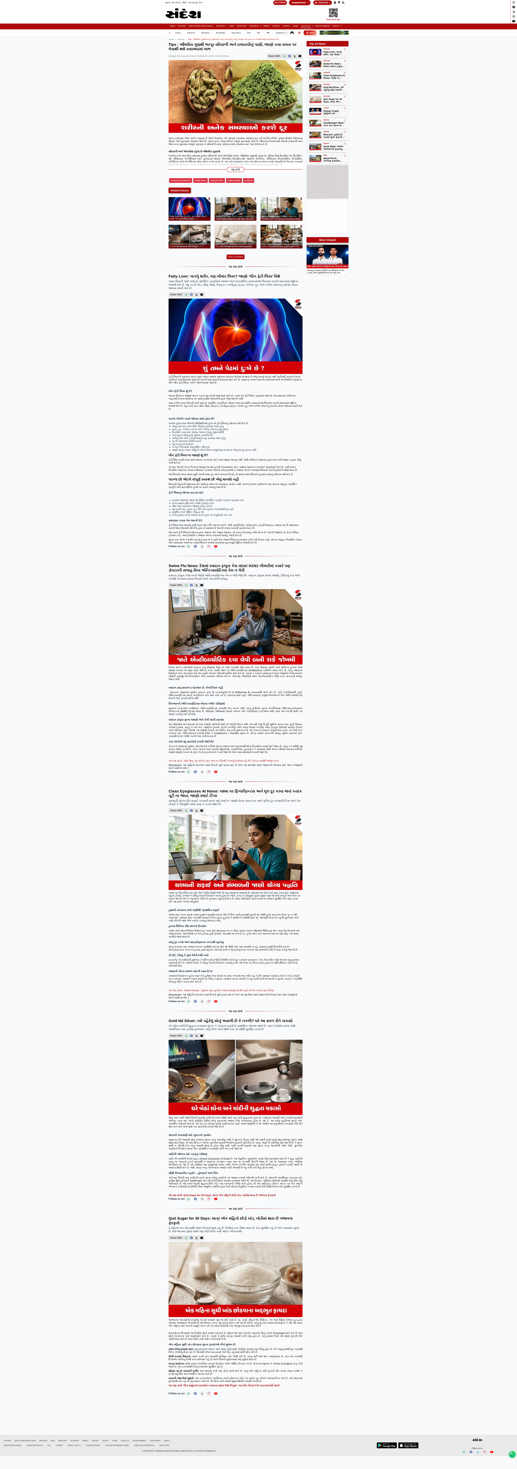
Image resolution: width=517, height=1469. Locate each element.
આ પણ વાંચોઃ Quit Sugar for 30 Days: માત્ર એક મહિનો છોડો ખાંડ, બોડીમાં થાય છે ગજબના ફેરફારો (222, 1195)
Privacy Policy (74, 1445)
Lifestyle (305, 26)
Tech (249, 33)
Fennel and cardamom (181, 180)
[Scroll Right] (286, 33)
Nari (258, 33)
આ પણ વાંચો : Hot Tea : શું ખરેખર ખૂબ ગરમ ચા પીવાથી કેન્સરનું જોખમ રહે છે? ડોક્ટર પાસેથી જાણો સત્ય (224, 760)
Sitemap (59, 1445)
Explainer (191, 33)
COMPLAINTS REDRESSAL (144, 1445)
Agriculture (236, 33)
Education (205, 33)
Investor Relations (12, 1445)
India (231, 26)
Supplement (299, 2)
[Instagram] (513, 16)
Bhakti (336, 26)
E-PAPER (281, 2)
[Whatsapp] (513, 2)
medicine (249, 180)
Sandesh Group (93, 1445)
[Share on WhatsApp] (512, 1454)
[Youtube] (513, 21)
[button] (335, 2)
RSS (49, 1445)
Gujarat (182, 26)
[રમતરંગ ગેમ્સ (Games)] (292, 33)
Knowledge (220, 33)
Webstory (242, 26)
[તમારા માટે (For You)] (299, 33)
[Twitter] (513, 12)
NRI (268, 33)
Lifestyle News (216, 180)
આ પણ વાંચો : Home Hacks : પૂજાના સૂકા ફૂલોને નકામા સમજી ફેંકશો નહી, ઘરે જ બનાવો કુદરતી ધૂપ (221, 990)
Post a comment (235, 257)
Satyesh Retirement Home (117, 1445)
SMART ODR (164, 1445)
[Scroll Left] (169, 33)
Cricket (276, 26)
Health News (200, 180)
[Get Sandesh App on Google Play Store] (387, 1445)
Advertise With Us (34, 1445)
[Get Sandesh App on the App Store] (408, 1445)
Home (172, 26)
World (266, 26)
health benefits (234, 180)
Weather (220, 26)
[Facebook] (513, 7)
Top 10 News (317, 43)
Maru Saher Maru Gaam (200, 26)
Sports (286, 26)
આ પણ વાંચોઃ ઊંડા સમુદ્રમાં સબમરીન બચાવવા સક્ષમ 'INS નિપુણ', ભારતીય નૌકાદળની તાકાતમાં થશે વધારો (224, 1385)
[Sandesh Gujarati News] (186, 13)
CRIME (295, 26)
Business (254, 26)
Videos (178, 33)
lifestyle (181, 39)
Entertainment (322, 26)
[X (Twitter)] (295, 56)
